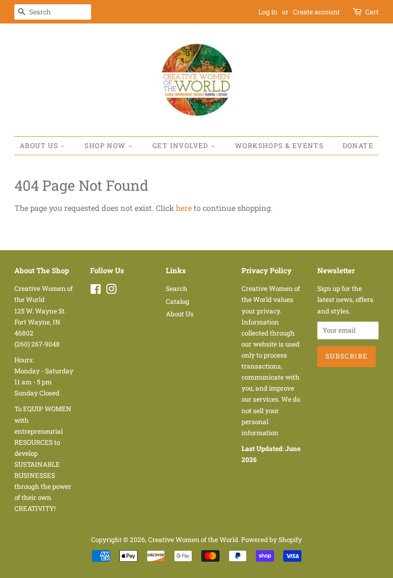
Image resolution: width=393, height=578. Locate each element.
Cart (372, 11)
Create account (316, 11)
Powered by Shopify (271, 539)
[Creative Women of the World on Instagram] (111, 291)
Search (176, 288)
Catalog (177, 301)
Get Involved (181, 145)
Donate (358, 145)
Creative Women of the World (193, 539)
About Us (40, 145)
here (184, 208)
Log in (267, 11)
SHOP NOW (106, 145)
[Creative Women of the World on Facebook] (95, 291)
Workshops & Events (279, 145)
